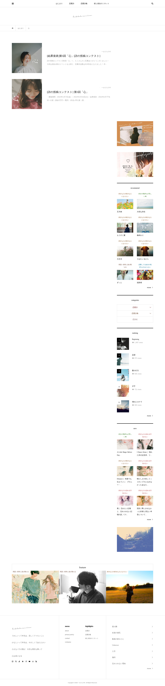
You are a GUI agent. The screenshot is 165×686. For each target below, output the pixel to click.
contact (67, 638)
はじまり (59, 3)
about (67, 631)
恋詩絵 (135, 319)
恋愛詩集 (84, 3)
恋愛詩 (71, 3)
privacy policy (69, 634)
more (149, 287)
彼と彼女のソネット (101, 3)
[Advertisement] (135, 79)
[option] (35, 587)
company (68, 642)
